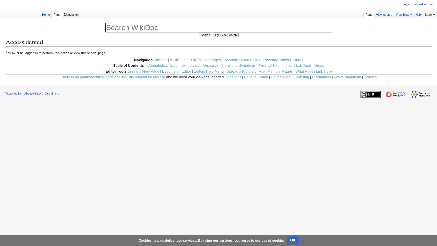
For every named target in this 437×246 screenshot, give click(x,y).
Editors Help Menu (209, 71)
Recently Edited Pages (242, 60)
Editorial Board (256, 77)
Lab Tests (304, 65)
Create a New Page (143, 71)
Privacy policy (13, 93)
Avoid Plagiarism (347, 77)
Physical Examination (275, 65)
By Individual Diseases (199, 65)
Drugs (319, 65)
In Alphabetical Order (162, 65)
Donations (233, 77)
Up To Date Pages (206, 60)
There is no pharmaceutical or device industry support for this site (113, 77)
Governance (281, 77)
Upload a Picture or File (245, 71)
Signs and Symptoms (238, 65)
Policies (370, 77)
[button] (430, 13)
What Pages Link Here (313, 71)
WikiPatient (179, 60)
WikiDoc (160, 60)
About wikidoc (33, 93)
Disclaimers (321, 77)
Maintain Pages (280, 71)
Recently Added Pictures (283, 60)
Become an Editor (176, 71)
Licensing (301, 77)
